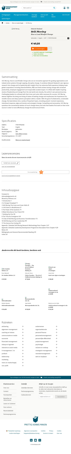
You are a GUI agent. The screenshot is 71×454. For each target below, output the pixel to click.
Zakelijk (24, 384)
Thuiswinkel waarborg (14, 431)
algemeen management (9, 329)
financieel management (9, 341)
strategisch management (44, 350)
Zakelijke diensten (27, 388)
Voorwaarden (7, 395)
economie (5, 338)
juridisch (4, 353)
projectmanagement (42, 341)
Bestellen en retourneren (7, 399)
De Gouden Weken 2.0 (8, 275)
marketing (5, 359)
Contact (5, 391)
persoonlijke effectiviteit (43, 338)
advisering (5, 326)
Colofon (43, 431)
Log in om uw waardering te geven (11, 175)
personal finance (41, 332)
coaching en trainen (8, 332)
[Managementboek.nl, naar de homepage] (9, 10)
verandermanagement (43, 353)
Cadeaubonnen (26, 395)
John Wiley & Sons (21, 134)
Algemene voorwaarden (30, 431)
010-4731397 (66, 15)
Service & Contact (48, 433)
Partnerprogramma (9, 414)
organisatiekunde (41, 329)
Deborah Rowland (36, 29)
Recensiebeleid (8, 411)
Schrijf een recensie (10, 163)
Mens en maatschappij (17, 23)
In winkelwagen (40, 49)
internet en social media (9, 347)
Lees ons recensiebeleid (8, 166)
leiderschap (5, 356)
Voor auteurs (7, 407)
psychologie (39, 344)
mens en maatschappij (9, 362)
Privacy (51, 431)
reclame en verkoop (42, 347)
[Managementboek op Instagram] (39, 440)
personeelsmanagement (43, 335)
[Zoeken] (54, 8)
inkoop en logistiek (8, 344)
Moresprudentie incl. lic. (32, 305)
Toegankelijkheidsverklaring (31, 433)
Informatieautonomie (8, 305)
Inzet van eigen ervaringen (56, 275)
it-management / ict (8, 350)
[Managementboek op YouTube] (35, 440)
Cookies (59, 431)
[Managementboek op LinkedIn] (31, 440)
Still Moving (29, 23)
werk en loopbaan (41, 356)
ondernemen (40, 326)
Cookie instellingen (14, 433)
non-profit (5, 365)
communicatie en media (9, 335)
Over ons (6, 388)
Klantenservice (8, 384)
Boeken (8, 23)
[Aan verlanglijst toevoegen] (50, 48)
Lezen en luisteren (9, 403)
